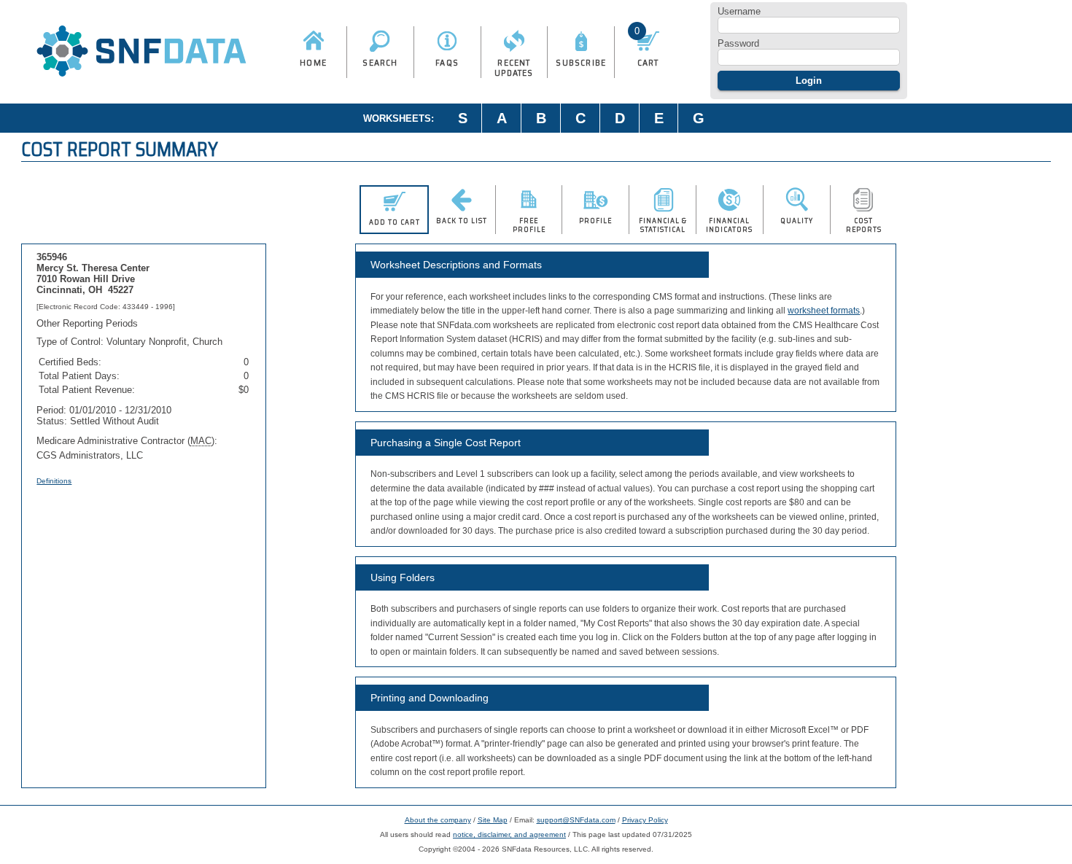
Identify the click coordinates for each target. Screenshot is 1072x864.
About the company (438, 820)
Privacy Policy (645, 820)
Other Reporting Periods (87, 323)
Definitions (53, 481)
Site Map (493, 820)
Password (738, 43)
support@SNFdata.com (576, 820)
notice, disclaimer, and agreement (509, 834)
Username (739, 11)
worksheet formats (824, 310)
